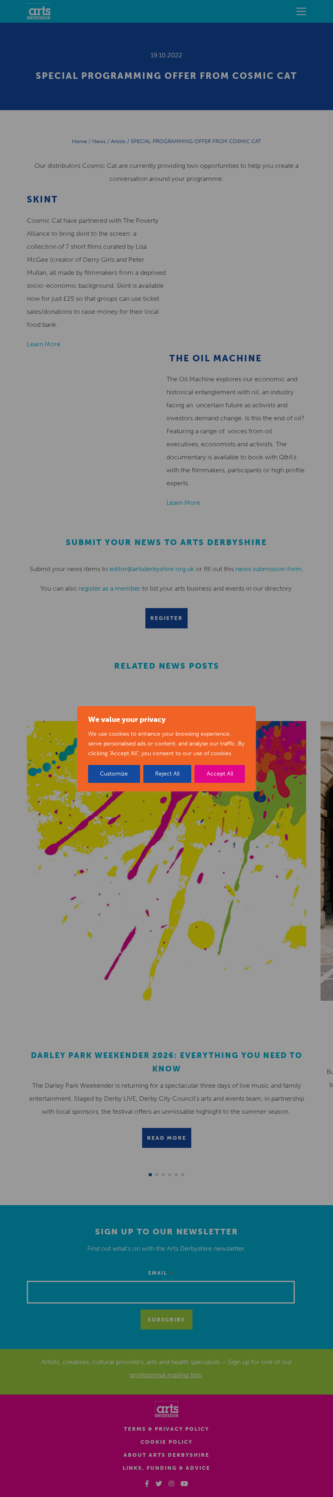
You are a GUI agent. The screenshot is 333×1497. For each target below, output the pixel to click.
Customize (114, 773)
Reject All (167, 773)
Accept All (220, 773)
